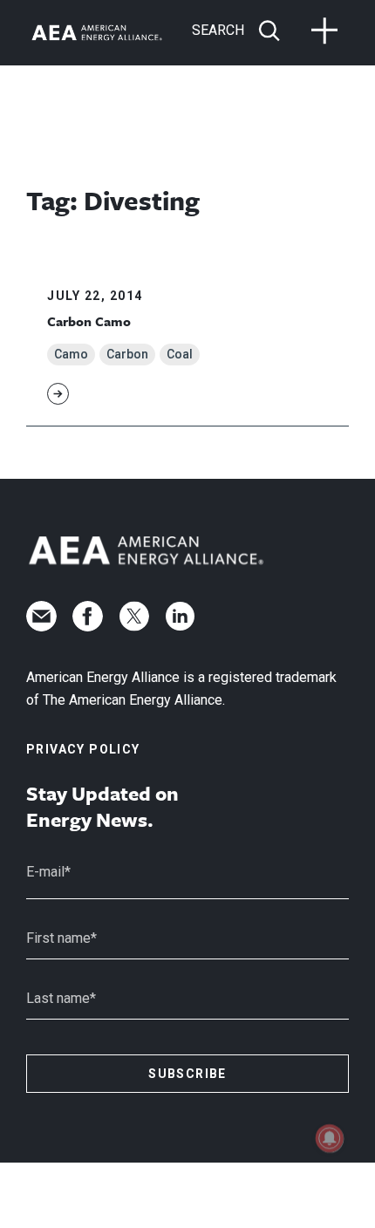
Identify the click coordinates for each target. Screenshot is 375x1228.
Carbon (127, 354)
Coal (180, 354)
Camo (71, 354)
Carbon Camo (89, 321)
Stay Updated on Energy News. (102, 807)
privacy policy (83, 749)
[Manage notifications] (330, 1138)
